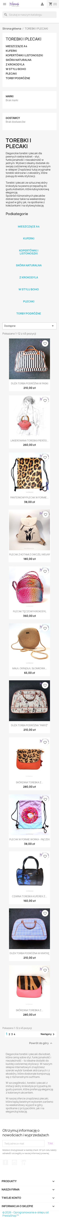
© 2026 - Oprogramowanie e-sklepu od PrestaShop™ (25, 1214)
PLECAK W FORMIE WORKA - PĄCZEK (29, 839)
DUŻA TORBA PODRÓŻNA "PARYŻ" (29, 725)
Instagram (14, 1162)
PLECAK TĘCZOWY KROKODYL (29, 611)
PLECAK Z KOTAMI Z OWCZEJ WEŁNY (29, 554)
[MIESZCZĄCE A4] (28, 222)
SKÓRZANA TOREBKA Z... (29, 782)
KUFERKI (11, 51)
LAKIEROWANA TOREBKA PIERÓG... (29, 440)
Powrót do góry (41, 1043)
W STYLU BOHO (16, 69)
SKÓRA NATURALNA (18, 60)
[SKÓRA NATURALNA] (28, 261)
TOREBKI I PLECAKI (23, 39)
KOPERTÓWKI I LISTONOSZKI (24, 55)
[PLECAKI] (28, 297)
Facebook (5, 1162)
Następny (48, 1034)
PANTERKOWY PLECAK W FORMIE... (29, 497)
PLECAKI (11, 73)
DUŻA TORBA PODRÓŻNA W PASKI (29, 383)
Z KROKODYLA (15, 64)
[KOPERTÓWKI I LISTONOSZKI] (28, 246)
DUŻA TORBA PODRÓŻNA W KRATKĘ (29, 953)
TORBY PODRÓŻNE (18, 78)
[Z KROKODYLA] (28, 273)
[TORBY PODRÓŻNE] (28, 309)
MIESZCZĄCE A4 (16, 46)
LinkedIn (23, 1162)
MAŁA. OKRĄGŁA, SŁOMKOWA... (29, 668)
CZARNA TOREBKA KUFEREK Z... (29, 896)
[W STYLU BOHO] (28, 285)
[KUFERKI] (28, 234)
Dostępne (29, 326)
